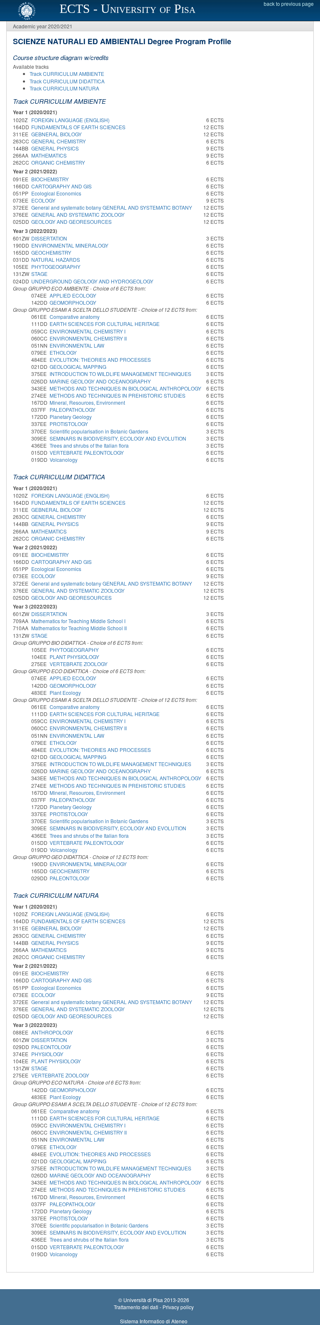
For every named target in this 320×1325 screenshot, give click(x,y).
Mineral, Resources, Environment (87, 402)
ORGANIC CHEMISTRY (58, 162)
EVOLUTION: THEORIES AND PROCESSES (100, 359)
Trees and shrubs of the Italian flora (89, 445)
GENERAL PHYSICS (55, 148)
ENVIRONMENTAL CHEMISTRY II (88, 338)
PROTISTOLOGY (69, 423)
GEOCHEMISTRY (51, 252)
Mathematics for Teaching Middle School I (78, 620)
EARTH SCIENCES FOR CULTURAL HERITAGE (105, 323)
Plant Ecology (65, 692)
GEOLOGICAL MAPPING (78, 366)
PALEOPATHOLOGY (72, 409)
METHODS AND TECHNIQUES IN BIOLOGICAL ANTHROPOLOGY (125, 388)
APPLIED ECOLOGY (73, 295)
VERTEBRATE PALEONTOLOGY (87, 452)
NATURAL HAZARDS (55, 259)
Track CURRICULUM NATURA (64, 88)
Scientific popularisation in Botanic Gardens (99, 431)
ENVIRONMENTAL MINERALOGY (69, 245)
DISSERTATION (49, 238)
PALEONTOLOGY (70, 878)
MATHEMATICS (49, 155)
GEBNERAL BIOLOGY (56, 134)
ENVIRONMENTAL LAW (77, 345)
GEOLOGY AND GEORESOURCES (71, 221)
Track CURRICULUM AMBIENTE (67, 73)
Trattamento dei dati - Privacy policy (154, 1306)
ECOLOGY (43, 200)
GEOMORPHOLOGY (73, 302)
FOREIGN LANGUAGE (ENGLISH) (70, 119)
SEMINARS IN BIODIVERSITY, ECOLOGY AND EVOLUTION (118, 438)
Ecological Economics (56, 193)
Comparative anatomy (75, 316)
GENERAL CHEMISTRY (58, 141)
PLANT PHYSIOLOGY (74, 656)
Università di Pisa (143, 1299)
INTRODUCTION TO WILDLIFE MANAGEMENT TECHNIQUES (120, 373)
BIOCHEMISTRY (50, 179)
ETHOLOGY (63, 352)
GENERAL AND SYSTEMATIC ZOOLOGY (78, 214)
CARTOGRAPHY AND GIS (61, 186)
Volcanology (64, 459)
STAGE (39, 273)
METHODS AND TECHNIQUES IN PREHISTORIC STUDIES (117, 395)
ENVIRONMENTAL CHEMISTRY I (87, 331)
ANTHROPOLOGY (52, 1032)
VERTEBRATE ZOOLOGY (79, 663)
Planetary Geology (71, 416)
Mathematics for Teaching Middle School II (79, 627)
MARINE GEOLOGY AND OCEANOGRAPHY (100, 381)
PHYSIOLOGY (47, 1053)
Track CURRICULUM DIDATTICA (67, 81)
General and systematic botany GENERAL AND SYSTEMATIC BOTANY (111, 207)
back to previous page (289, 3)
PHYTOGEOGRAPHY (55, 266)
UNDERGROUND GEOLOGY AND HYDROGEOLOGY (92, 281)
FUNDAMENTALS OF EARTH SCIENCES (78, 126)
